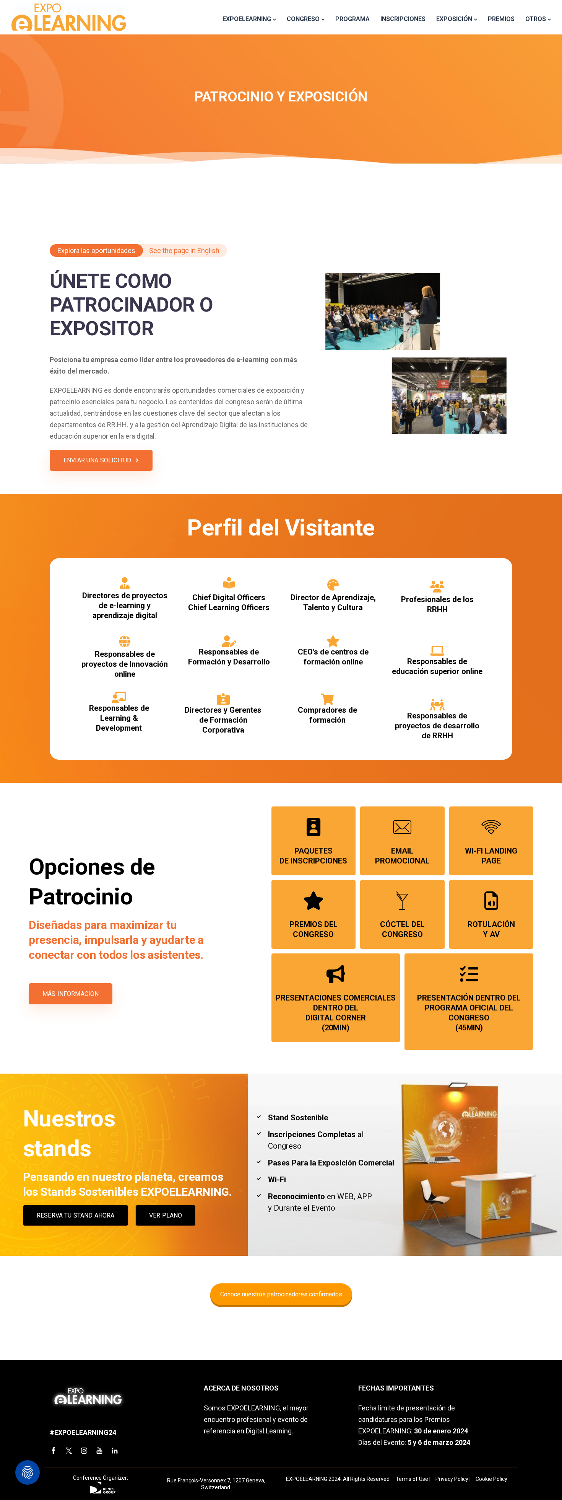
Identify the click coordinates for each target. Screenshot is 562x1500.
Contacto (281, 195)
